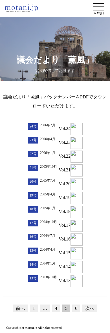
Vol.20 (65, 183)
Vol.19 (65, 197)
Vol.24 (65, 128)
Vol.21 (65, 169)
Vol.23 (65, 142)
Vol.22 (65, 156)
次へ (89, 308)
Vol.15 (65, 252)
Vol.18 (65, 211)
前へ (20, 308)
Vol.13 (65, 280)
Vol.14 (65, 266)
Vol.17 (65, 225)
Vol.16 (65, 239)
